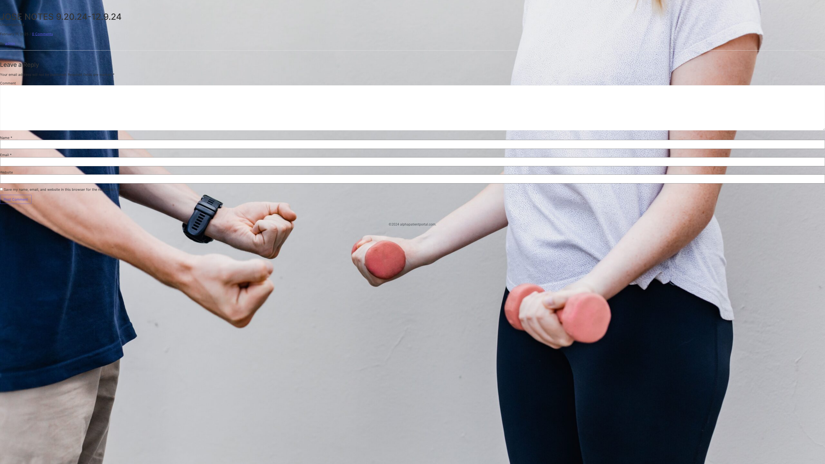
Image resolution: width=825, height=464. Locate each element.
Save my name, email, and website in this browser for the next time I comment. (68, 189)
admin (10, 43)
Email (6, 155)
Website (6, 172)
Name (6, 137)
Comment (8, 83)
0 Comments (42, 34)
